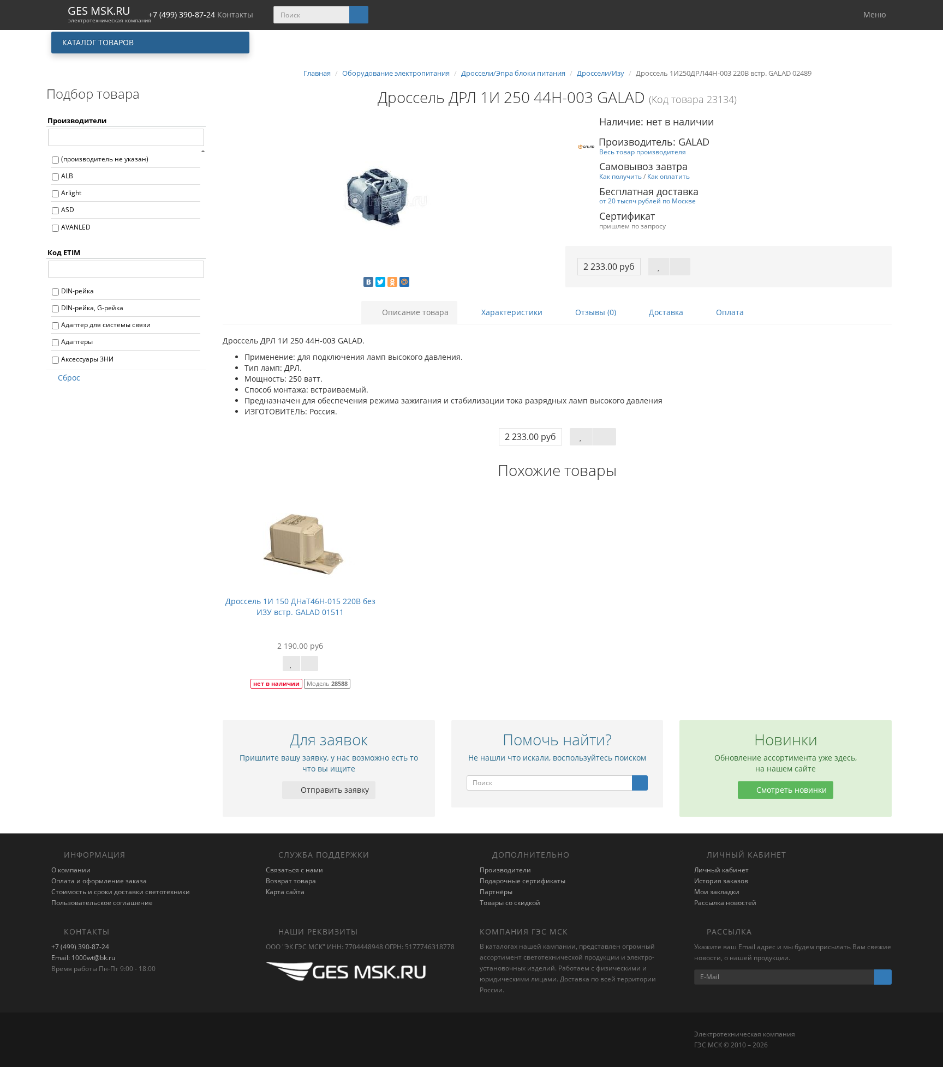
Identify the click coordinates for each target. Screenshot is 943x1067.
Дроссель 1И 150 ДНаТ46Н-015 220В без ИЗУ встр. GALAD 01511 (300, 606)
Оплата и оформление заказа (99, 880)
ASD (67, 209)
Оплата (729, 312)
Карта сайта (285, 891)
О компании (71, 870)
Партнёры (496, 891)
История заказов (721, 880)
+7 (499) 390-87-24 (80, 946)
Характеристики (510, 312)
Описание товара (414, 312)
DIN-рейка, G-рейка (92, 307)
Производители (505, 870)
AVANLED (76, 227)
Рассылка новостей (725, 902)
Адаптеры (77, 341)
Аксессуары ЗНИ (87, 359)
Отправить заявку (334, 790)
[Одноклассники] (392, 282)
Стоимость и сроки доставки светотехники (120, 891)
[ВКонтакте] (368, 282)
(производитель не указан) (104, 159)
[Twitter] (380, 282)
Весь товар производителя (642, 151)
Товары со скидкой (510, 902)
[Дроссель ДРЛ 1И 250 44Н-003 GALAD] (386, 199)
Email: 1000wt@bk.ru (83, 957)
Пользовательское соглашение (102, 902)
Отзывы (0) (594, 312)
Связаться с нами (294, 870)
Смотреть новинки (790, 790)
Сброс (69, 377)
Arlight (71, 192)
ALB (67, 175)
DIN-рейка (77, 291)
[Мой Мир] (404, 282)
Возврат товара (291, 880)
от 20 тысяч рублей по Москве (647, 200)
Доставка (665, 312)
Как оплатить (668, 176)
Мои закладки (716, 891)
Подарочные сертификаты (522, 880)
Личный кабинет (721, 870)
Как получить (620, 176)
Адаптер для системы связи (106, 324)
